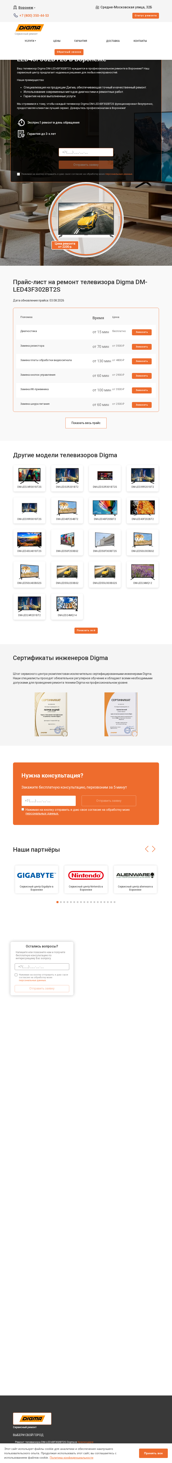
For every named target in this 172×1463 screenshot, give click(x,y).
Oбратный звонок (69, 52)
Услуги (29, 41)
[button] (147, 849)
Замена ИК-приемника (34, 389)
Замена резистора (32, 345)
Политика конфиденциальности (71, 1457)
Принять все (153, 1453)
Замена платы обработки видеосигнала (46, 360)
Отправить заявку (86, 164)
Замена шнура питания (35, 403)
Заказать (142, 332)
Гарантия (80, 41)
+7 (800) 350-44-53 (34, 16)
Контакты (140, 41)
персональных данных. (119, 174)
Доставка (113, 41)
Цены (56, 41)
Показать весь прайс (86, 423)
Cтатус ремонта (146, 15)
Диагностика (28, 331)
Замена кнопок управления (37, 374)
